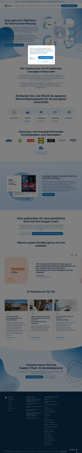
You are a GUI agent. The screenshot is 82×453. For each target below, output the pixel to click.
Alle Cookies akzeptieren (46, 57)
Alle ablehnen (45, 61)
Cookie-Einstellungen (32, 58)
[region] (41, 54)
